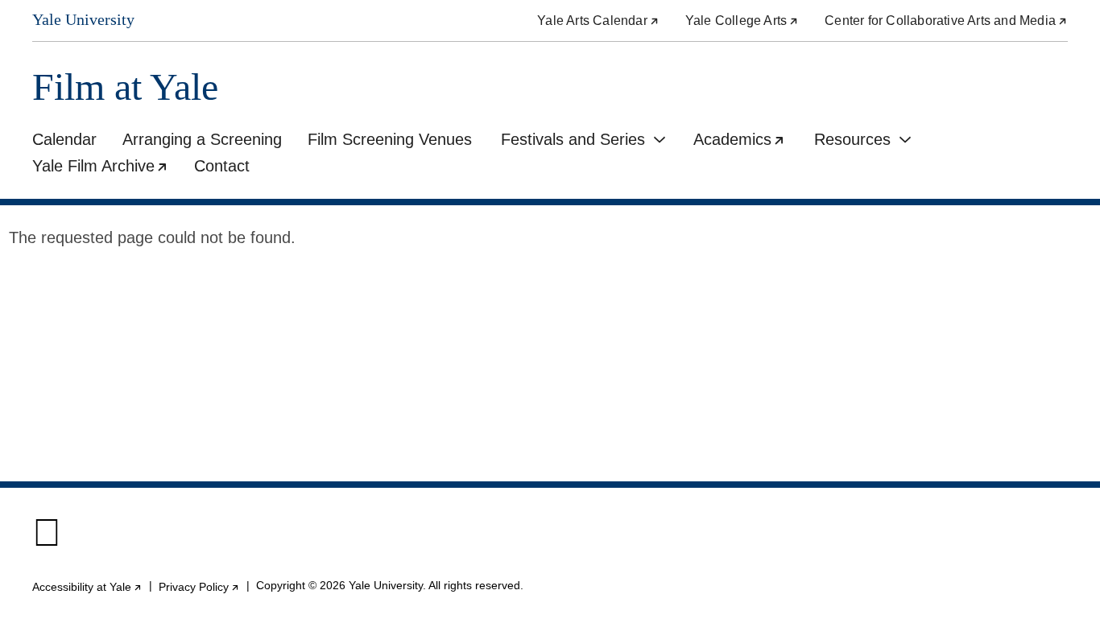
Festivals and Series (573, 139)
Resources (852, 139)
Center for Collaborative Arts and (946, 20)
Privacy (199, 586)
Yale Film (106, 168)
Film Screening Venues (390, 139)
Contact (222, 166)
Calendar (64, 139)
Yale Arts (598, 20)
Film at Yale (125, 87)
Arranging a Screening (202, 139)
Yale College (742, 20)
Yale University (83, 19)
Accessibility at (87, 586)
